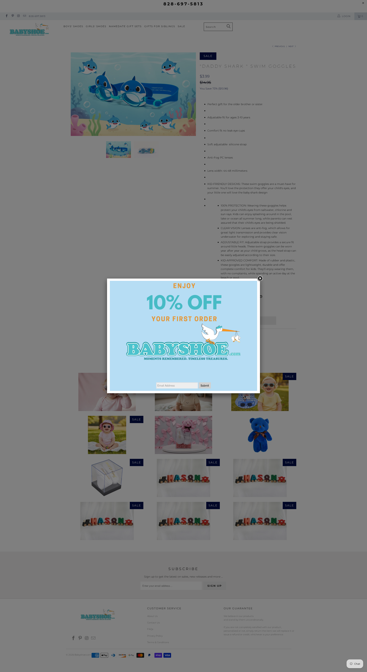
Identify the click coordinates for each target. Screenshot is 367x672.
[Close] (260, 278)
